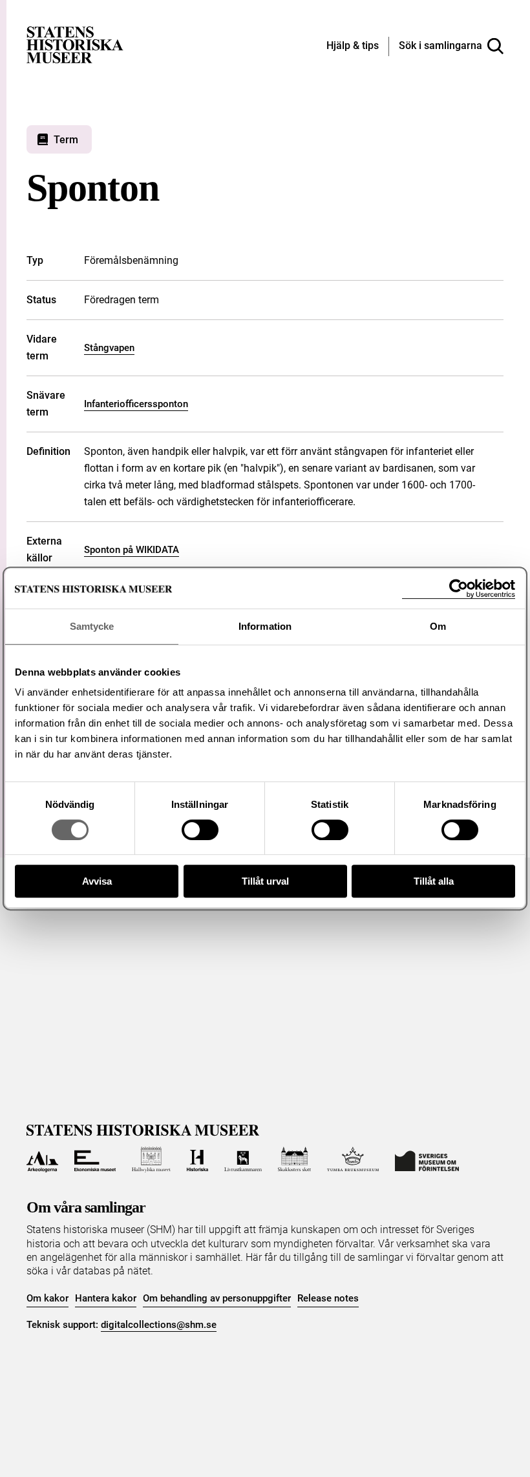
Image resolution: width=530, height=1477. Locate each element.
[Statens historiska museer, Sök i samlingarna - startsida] (74, 44)
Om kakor (47, 1298)
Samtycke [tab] (92, 626)
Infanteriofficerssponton (136, 404)
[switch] (200, 829)
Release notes (328, 1298)
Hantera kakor (105, 1298)
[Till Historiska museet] (197, 1159)
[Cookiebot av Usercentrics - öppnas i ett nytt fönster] (458, 589)
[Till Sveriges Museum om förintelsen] (427, 1159)
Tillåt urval (265, 881)
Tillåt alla (434, 881)
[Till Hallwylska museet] (151, 1159)
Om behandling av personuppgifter (217, 1298)
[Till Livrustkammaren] (243, 1159)
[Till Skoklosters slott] (295, 1159)
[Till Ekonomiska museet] (95, 1159)
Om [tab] (438, 626)
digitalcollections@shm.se (159, 1325)
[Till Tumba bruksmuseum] (353, 1159)
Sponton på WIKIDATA (131, 550)
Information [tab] (265, 626)
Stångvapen (109, 348)
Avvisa (97, 881)
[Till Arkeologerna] (42, 1159)
